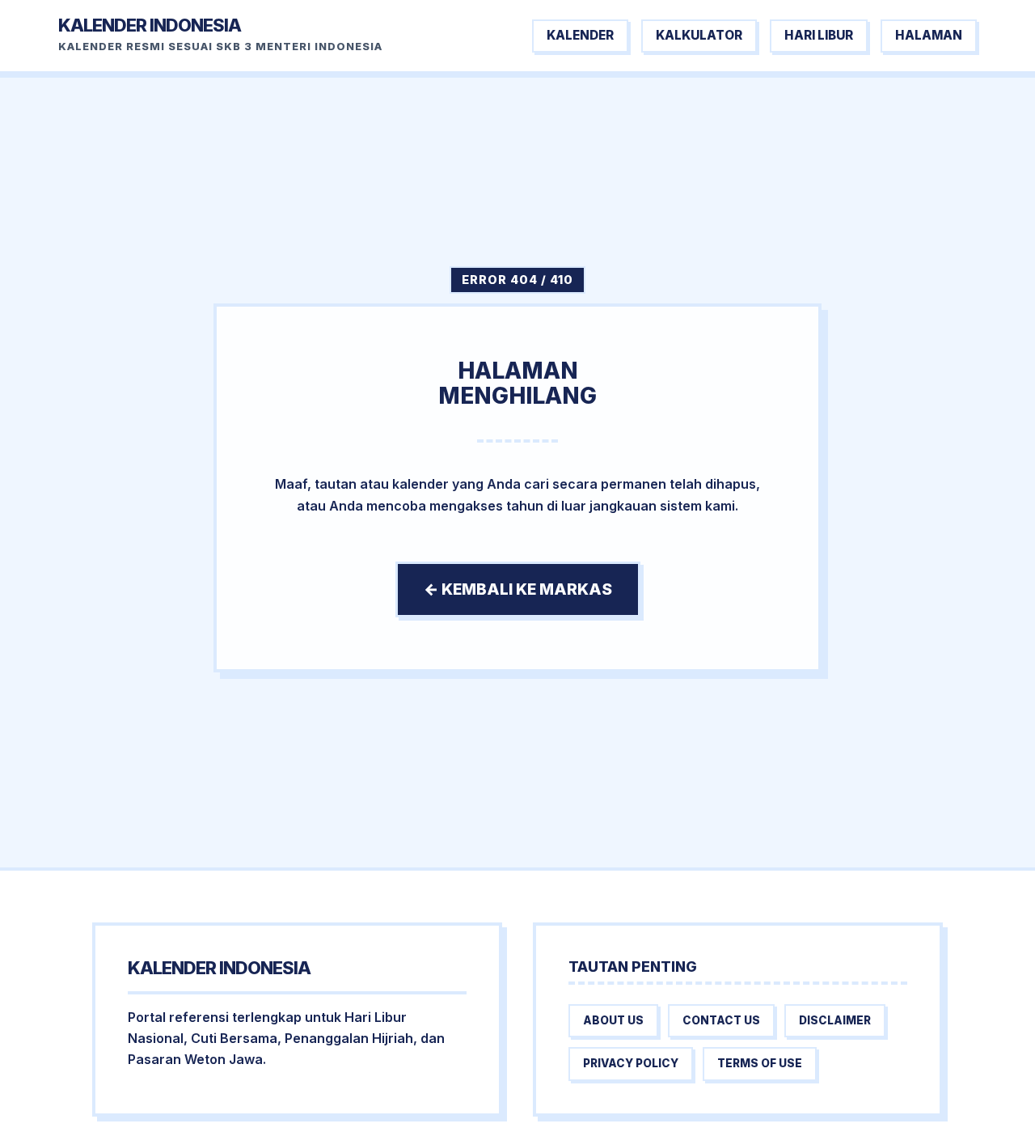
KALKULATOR (699, 35)
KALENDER (580, 35)
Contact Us (721, 1020)
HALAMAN (928, 35)
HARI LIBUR (818, 35)
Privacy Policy (630, 1063)
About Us (613, 1020)
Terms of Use (759, 1063)
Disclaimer (835, 1020)
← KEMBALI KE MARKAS (518, 589)
